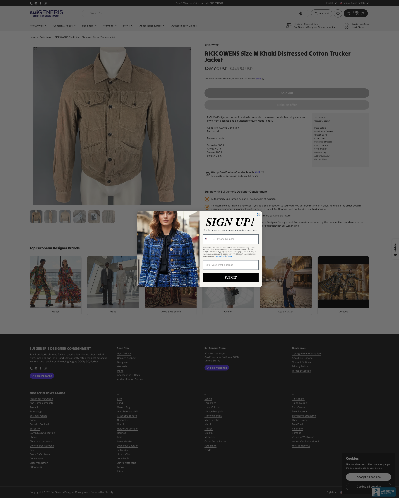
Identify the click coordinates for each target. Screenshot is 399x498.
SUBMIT (231, 277)
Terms (230, 256)
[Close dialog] (258, 214)
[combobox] (209, 239)
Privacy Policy (221, 256)
